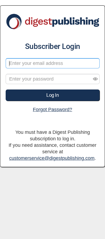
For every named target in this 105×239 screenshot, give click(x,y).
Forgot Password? (52, 109)
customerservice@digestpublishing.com (51, 158)
